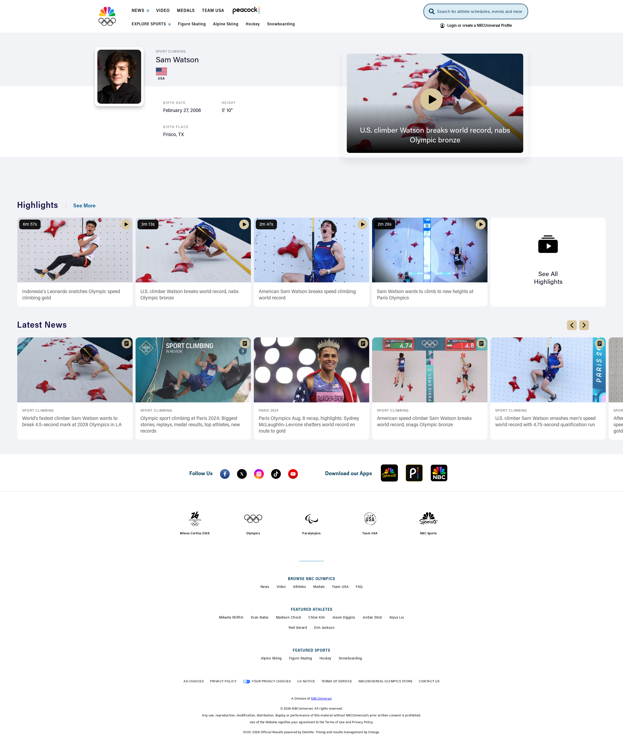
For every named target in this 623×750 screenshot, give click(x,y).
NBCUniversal (321, 698)
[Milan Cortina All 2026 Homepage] (113, 16)
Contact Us (429, 681)
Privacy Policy (223, 681)
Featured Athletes (311, 609)
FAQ (359, 587)
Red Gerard (298, 628)
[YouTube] (293, 474)
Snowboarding (350, 658)
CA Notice (306, 681)
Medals (319, 587)
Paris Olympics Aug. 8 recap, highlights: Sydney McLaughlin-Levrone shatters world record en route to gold (309, 425)
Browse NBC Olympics (311, 579)
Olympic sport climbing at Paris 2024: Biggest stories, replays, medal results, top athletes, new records (190, 425)
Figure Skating (300, 658)
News (264, 587)
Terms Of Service (336, 681)
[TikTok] (276, 474)
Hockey (325, 658)
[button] (140, 12)
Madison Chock (288, 618)
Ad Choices (193, 681)
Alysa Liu (396, 618)
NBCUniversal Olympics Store (385, 681)
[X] (242, 474)
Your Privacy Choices (271, 681)
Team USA (340, 587)
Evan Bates (260, 618)
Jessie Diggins (343, 618)
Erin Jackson (324, 628)
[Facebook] (225, 474)
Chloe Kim (316, 618)
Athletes (299, 587)
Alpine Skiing (271, 658)
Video (281, 587)
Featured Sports (311, 650)
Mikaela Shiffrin (231, 618)
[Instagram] (259, 474)
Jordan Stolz (372, 618)
